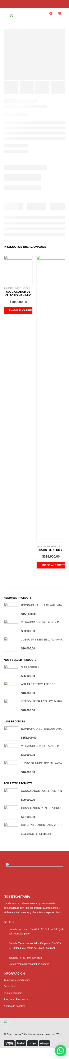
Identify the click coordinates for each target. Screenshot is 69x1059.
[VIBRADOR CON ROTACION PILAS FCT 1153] (11, 627)
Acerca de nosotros (14, 1006)
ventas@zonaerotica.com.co (33, 964)
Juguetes (8, 288)
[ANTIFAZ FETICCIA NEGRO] (11, 689)
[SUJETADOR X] (11, 672)
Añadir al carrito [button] (21, 310)
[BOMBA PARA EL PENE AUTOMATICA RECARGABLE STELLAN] (11, 609)
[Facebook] (55, 4)
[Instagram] (62, 4)
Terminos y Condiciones (17, 980)
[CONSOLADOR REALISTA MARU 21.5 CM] (11, 706)
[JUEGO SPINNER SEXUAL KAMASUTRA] (11, 644)
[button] (60, 1050)
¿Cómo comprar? (13, 993)
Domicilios (9, 986)
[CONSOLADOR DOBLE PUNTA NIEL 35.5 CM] (11, 795)
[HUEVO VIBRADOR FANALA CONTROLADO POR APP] (11, 830)
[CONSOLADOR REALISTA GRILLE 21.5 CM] (11, 812)
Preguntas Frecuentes (16, 999)
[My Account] (38, 15)
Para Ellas (20, 288)
